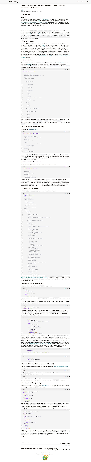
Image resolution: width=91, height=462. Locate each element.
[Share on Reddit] (66, 443)
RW (22, 10)
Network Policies (38, 33)
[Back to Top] (89, 460)
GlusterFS (29, 33)
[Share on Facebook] (62, 443)
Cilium (38, 20)
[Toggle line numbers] (65, 69)
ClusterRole (29, 64)
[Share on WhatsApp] (64, 443)
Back (66, 445)
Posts (78, 1)
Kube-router (45, 19)
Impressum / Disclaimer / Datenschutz (46, 454)
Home (69, 445)
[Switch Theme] (88, 1)
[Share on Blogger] (68, 443)
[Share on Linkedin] (63, 443)
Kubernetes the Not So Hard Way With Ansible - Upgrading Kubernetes (39, 448)
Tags (82, 1)
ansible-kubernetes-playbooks (61, 366)
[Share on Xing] (67, 443)
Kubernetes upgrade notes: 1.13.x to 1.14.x (58, 449)
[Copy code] (69, 69)
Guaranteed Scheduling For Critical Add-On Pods (39, 343)
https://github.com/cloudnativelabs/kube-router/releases (34, 277)
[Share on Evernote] (69, 443)
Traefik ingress (60, 62)
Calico (43, 45)
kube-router (47, 46)
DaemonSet (24, 276)
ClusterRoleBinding (33, 129)
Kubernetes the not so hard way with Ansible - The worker (34, 22)
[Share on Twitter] (61, 443)
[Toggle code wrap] (67, 69)
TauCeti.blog (13, 2)
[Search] (85, 2)
